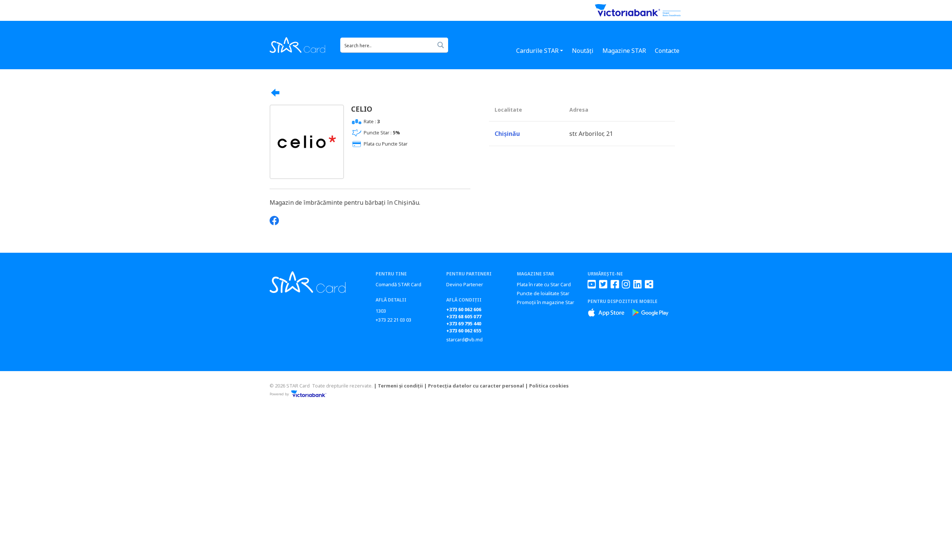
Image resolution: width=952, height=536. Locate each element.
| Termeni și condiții (398, 385)
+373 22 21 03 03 (393, 319)
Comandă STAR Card (398, 284)
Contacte (667, 51)
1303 (381, 310)
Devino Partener (464, 284)
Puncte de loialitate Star (543, 293)
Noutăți (583, 51)
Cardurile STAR (537, 51)
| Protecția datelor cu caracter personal (474, 385)
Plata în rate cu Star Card (544, 284)
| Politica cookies (547, 385)
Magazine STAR (624, 51)
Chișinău (507, 134)
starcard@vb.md (464, 339)
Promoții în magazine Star (545, 302)
